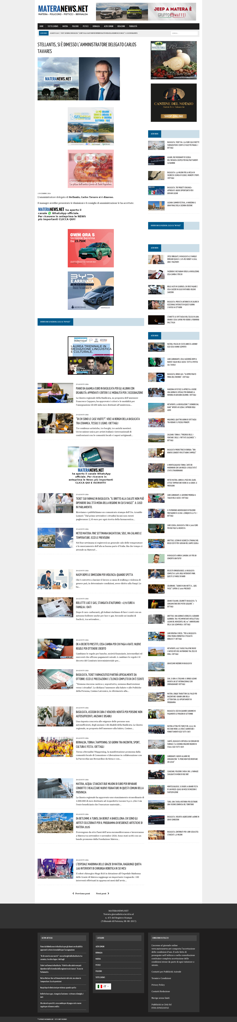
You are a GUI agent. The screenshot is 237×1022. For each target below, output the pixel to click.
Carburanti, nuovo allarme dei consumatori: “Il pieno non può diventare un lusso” (182, 759)
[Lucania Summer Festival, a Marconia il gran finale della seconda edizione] (156, 208)
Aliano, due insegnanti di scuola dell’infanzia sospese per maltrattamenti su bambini (182, 160)
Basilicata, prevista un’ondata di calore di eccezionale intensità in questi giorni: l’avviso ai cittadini (183, 304)
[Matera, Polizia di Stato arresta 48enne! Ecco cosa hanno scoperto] (156, 349)
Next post (101, 893)
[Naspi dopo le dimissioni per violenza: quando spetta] (55, 587)
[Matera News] (63, 9)
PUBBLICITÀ (133, 26)
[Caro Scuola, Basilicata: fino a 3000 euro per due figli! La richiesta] (156, 531)
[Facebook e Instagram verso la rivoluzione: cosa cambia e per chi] (156, 277)
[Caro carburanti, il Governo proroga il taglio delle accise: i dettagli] (156, 500)
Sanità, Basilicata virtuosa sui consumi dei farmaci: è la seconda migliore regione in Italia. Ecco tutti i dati (183, 744)
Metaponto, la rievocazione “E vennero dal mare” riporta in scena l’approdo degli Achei (183, 407)
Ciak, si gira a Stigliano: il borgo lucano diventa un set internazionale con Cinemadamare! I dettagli (182, 681)
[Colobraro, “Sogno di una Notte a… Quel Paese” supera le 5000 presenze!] (156, 591)
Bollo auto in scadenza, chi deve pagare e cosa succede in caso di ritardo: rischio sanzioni (182, 289)
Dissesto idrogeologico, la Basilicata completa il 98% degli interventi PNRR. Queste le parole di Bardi (181, 573)
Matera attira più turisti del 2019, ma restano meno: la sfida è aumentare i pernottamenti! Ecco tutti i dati (181, 729)
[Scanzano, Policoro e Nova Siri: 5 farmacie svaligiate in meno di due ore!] (156, 777)
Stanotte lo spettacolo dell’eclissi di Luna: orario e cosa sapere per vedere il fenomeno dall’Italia (183, 319)
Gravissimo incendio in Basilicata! (179, 663)
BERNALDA (96, 26)
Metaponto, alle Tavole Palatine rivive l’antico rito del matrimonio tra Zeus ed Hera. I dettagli (182, 651)
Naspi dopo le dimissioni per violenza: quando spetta (104, 575)
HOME (41, 26)
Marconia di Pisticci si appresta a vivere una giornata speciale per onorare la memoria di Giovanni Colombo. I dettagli (181, 392)
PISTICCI (85, 26)
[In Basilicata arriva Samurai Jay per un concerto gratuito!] (156, 561)
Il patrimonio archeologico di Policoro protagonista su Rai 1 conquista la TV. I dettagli (182, 513)
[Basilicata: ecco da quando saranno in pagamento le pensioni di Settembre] (156, 716)
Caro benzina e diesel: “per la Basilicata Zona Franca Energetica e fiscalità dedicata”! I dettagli (181, 636)
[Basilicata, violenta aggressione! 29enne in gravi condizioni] (156, 822)
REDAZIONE (121, 26)
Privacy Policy (158, 984)
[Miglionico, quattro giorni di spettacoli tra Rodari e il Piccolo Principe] (156, 425)
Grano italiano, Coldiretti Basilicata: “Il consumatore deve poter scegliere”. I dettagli (182, 604)
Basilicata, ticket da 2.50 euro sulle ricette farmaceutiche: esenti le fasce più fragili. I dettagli (183, 145)
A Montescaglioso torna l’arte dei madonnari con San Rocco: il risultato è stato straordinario (182, 468)
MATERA (65, 26)
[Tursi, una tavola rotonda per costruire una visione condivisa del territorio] (156, 807)
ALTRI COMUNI (108, 26)
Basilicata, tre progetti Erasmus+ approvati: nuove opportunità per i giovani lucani (180, 190)
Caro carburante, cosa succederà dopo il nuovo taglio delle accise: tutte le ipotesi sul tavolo (182, 362)
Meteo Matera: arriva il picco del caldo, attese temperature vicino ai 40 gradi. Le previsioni (182, 483)
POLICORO (75, 26)
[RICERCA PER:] (184, 33)
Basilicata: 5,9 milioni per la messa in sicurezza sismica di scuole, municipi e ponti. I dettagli (183, 175)
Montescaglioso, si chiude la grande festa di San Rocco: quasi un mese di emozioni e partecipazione (182, 789)
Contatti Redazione (161, 991)
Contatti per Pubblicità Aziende (166, 971)
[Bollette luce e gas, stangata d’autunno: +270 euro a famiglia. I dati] (55, 615)
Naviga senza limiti (161, 998)
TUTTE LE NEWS (53, 26)
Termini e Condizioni (161, 978)
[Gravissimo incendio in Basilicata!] (156, 669)
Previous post (82, 893)
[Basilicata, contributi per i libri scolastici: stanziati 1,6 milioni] (156, 837)
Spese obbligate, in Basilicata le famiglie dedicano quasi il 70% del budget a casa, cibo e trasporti (182, 259)
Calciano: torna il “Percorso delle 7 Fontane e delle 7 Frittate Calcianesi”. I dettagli (181, 437)
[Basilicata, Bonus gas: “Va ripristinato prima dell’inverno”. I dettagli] (156, 380)
